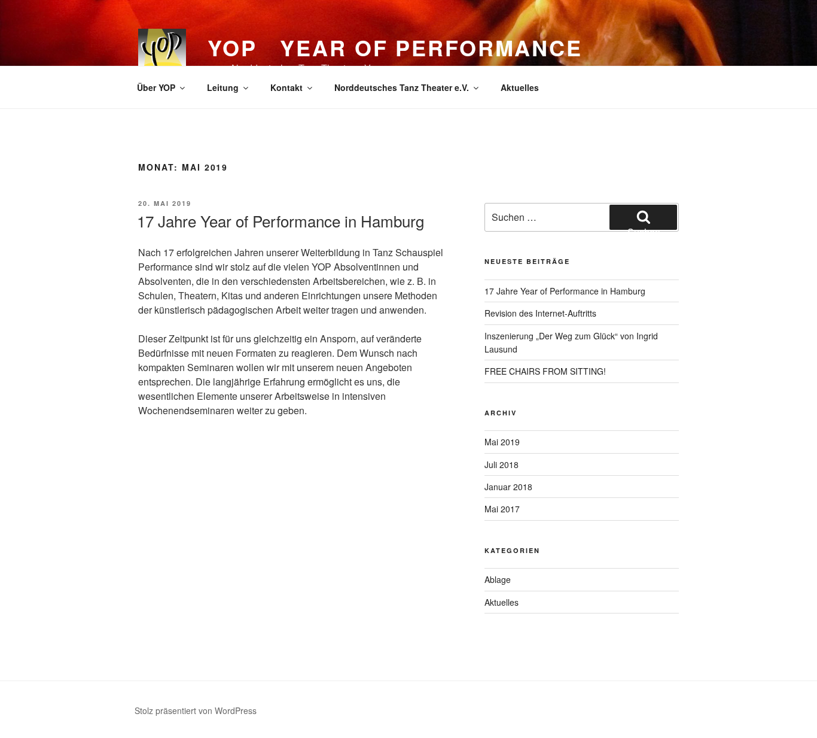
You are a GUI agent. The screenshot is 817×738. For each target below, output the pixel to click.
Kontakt (286, 87)
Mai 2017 (502, 509)
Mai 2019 (502, 442)
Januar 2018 (508, 487)
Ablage (497, 579)
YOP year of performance (395, 47)
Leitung (223, 87)
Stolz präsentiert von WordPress (196, 710)
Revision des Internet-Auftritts (540, 313)
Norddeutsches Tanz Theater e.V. (401, 87)
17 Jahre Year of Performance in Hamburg (280, 220)
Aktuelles (520, 87)
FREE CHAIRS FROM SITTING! (545, 371)
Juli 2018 (501, 464)
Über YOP (156, 87)
